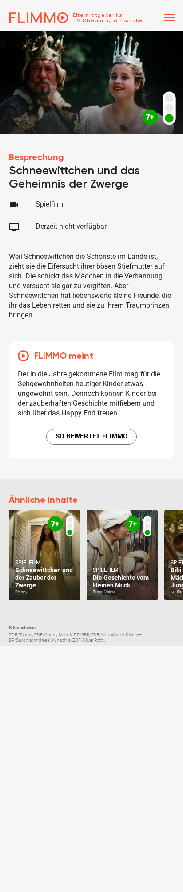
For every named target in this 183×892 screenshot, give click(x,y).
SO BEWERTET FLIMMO (92, 436)
